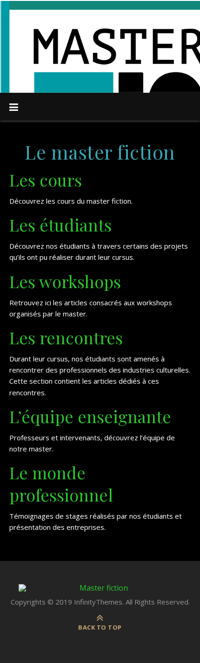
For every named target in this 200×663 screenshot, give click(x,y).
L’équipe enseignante (90, 416)
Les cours (47, 179)
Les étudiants (60, 224)
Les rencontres (68, 337)
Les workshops (65, 281)
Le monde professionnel (63, 483)
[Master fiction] (100, 588)
